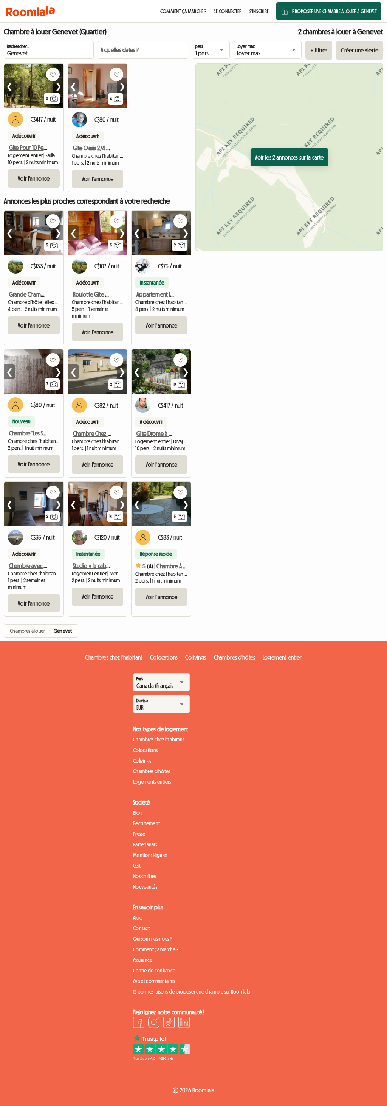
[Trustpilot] (161, 1058)
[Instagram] (153, 1023)
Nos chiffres (144, 876)
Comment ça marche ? (155, 949)
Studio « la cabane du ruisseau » (109, 566)
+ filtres (318, 50)
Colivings (195, 657)
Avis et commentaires (154, 981)
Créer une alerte (359, 50)
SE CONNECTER (227, 11)
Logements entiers (152, 782)
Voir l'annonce (34, 178)
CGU (137, 865)
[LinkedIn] (184, 1023)
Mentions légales (150, 855)
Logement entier (282, 657)
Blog (137, 812)
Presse (139, 834)
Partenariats (145, 844)
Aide (137, 917)
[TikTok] (169, 1023)
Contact (141, 928)
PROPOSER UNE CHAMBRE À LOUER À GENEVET (334, 11)
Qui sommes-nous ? (152, 938)
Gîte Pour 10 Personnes (35, 148)
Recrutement (146, 823)
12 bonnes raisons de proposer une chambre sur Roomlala (191, 991)
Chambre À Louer (175, 566)
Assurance (143, 960)
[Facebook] (138, 1023)
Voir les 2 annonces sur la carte (289, 157)
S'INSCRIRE (259, 11)
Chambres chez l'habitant (113, 657)
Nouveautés (145, 886)
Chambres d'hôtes (234, 657)
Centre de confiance (154, 970)
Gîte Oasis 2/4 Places (96, 148)
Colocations (164, 657)
